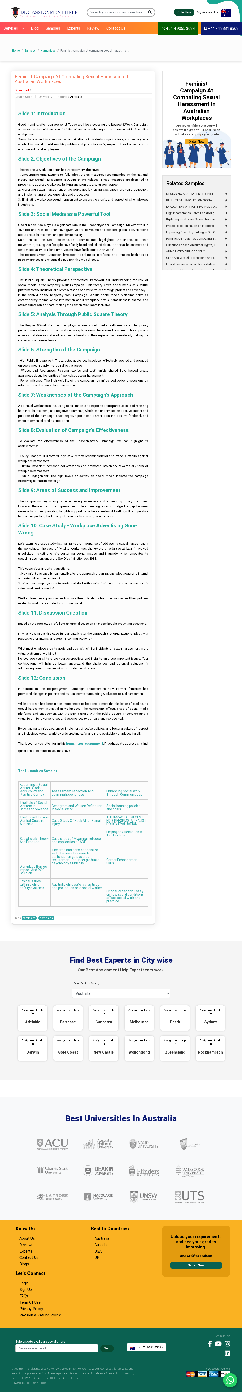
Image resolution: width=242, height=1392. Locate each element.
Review (93, 28)
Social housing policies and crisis (123, 807)
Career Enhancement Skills (122, 861)
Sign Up (25, 1289)
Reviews (26, 1244)
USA (98, 1250)
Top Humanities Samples (37, 771)
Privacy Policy (31, 1308)
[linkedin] (226, 1353)
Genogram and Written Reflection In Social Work (77, 807)
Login (23, 1282)
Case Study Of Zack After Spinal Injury (76, 822)
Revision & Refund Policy (40, 1314)
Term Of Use (30, 1301)
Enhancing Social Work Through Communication (125, 793)
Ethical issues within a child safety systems (32, 885)
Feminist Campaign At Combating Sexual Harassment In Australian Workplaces (73, 79)
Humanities (48, 50)
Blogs (24, 1263)
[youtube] (217, 1343)
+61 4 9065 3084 (180, 28)
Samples (53, 28)
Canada (101, 1244)
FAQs (23, 1295)
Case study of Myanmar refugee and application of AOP (76, 840)
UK (97, 1257)
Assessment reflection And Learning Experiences (73, 793)
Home (16, 50)
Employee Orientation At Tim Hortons (124, 833)
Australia (102, 1237)
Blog (35, 28)
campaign (46, 918)
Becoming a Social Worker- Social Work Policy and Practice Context (34, 789)
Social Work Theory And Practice (34, 840)
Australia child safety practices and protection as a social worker (77, 886)
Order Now (196, 142)
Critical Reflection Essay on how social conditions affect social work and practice (125, 896)
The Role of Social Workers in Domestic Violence (34, 806)
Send (107, 1348)
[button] (150, 12)
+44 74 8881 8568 (222, 28)
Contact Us (115, 28)
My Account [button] (206, 12)
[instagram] (226, 1343)
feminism (29, 918)
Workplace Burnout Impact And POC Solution (34, 870)
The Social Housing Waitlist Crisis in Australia (34, 821)
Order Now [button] (184, 12)
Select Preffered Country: (87, 983)
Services (11, 28)
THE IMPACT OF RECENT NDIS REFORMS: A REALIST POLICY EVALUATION (126, 821)
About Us (27, 1237)
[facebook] (209, 1343)
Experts (73, 28)
